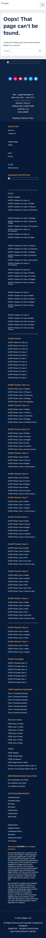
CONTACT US (23, 109)
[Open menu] (42, 5)
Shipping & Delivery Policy (23, 118)
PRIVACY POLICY (23, 103)
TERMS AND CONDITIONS (23, 106)
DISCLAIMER (23, 112)
